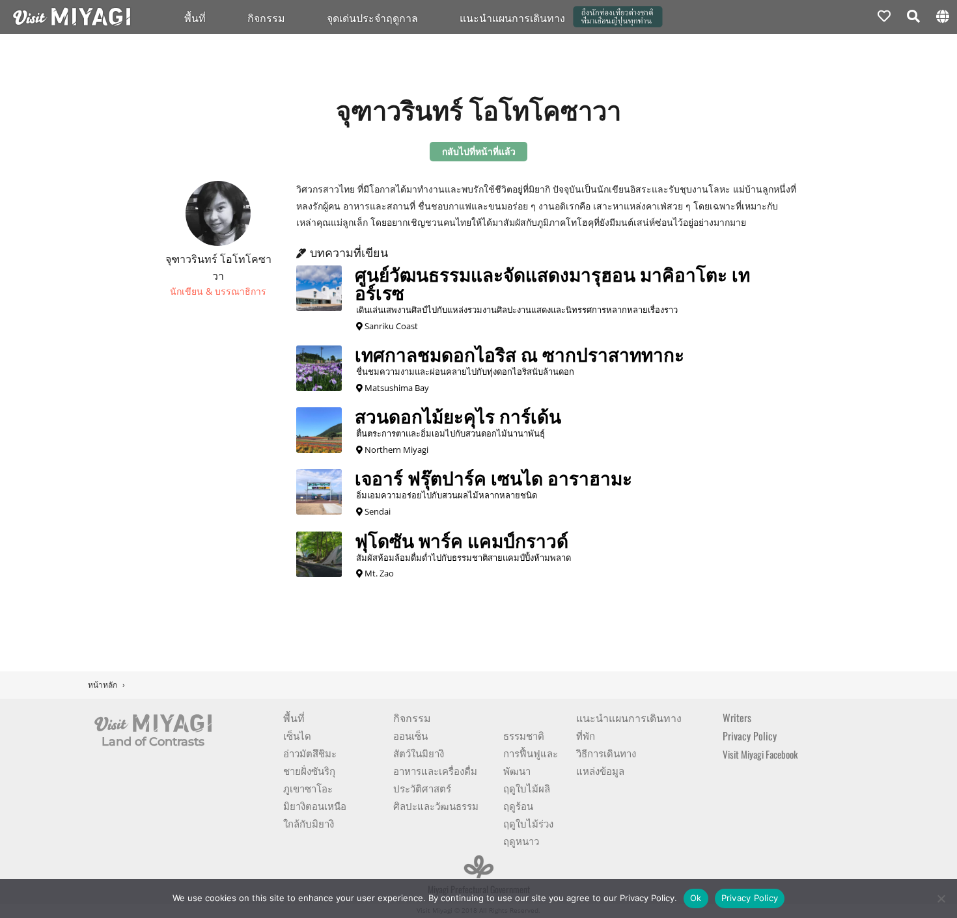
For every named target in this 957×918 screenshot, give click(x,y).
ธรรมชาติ (523, 735)
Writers (737, 717)
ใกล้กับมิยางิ (308, 823)
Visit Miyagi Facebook (760, 754)
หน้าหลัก (102, 684)
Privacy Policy (750, 736)
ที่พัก (585, 735)
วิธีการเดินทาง (606, 753)
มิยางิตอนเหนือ (314, 805)
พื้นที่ (195, 17)
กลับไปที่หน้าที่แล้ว (479, 151)
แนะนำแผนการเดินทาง (629, 717)
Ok (696, 898)
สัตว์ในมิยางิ (418, 753)
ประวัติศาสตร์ (422, 788)
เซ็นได (297, 735)
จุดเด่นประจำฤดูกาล (372, 17)
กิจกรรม (266, 17)
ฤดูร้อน (518, 805)
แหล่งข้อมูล (600, 770)
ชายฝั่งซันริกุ (309, 770)
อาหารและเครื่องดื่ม (435, 770)
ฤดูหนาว (521, 840)
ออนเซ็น (410, 735)
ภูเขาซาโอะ (308, 788)
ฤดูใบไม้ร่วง (528, 823)
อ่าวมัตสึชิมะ (310, 753)
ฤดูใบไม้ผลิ (526, 788)
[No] (940, 898)
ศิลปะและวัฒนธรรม (435, 805)
